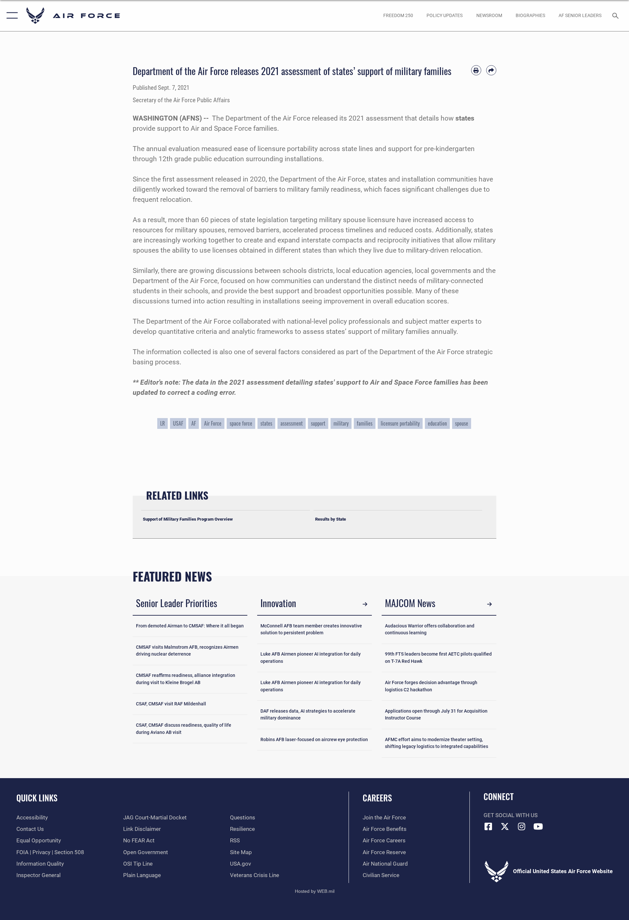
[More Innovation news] (365, 604)
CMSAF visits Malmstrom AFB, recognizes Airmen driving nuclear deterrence (187, 650)
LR (162, 423)
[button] (10, 15)
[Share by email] (491, 70)
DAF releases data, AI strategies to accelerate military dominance (307, 714)
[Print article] (476, 70)
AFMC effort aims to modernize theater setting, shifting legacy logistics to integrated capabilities (436, 743)
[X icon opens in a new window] (505, 826)
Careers (377, 798)
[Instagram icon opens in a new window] (521, 826)
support (318, 423)
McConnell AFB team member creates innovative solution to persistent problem (311, 629)
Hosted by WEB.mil (314, 891)
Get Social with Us (511, 815)
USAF (178, 423)
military (341, 423)
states (266, 423)
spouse (461, 423)
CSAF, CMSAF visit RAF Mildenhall (171, 704)
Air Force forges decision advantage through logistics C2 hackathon (431, 686)
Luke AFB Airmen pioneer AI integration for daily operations (310, 657)
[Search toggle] (616, 15)
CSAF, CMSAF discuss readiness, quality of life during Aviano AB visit (183, 728)
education (437, 423)
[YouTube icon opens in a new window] (538, 826)
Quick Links (36, 798)
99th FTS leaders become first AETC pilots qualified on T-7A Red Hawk (438, 657)
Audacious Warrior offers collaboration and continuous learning (429, 629)
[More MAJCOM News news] (489, 604)
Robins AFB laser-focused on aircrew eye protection (314, 739)
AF (193, 423)
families (364, 423)
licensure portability (400, 423)
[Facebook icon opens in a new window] (488, 826)
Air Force (212, 423)
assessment (291, 423)
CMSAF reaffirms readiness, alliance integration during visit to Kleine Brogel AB (185, 679)
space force (241, 423)
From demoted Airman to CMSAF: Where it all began (190, 626)
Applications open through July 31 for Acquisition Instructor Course (436, 714)
